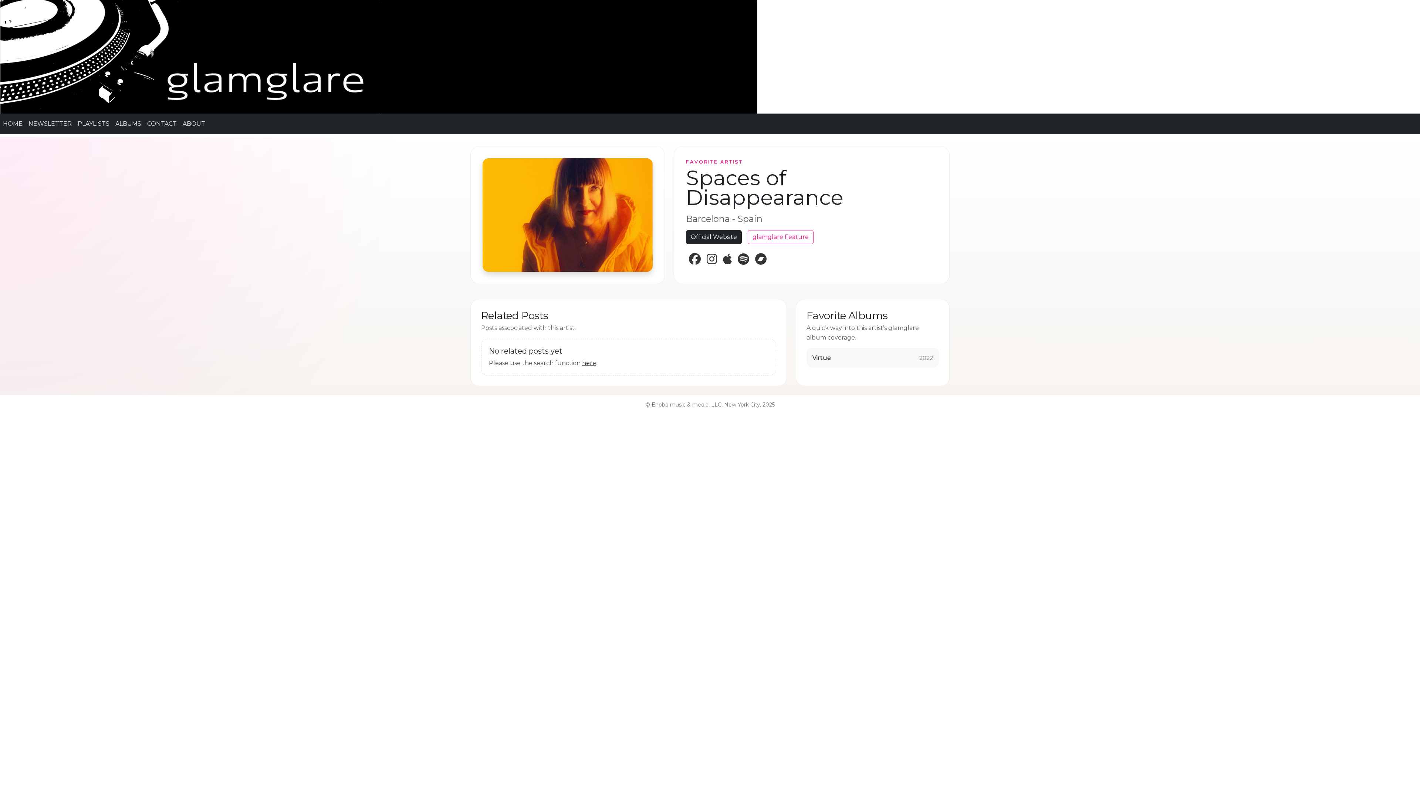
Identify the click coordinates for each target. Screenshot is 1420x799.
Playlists (93, 123)
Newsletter (50, 123)
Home (13, 123)
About (194, 123)
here (589, 363)
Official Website (714, 236)
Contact (162, 123)
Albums (128, 123)
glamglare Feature (781, 236)
